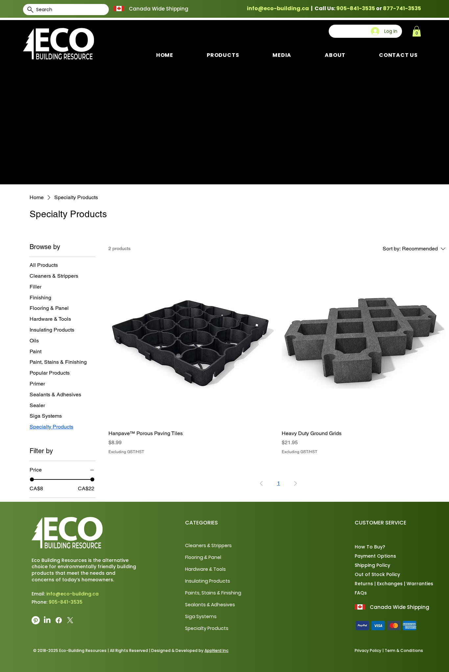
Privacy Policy (368, 650)
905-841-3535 (355, 8)
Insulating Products (207, 581)
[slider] (32, 479)
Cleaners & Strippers (208, 545)
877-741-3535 (402, 8)
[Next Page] (295, 483)
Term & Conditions (404, 650)
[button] (416, 31)
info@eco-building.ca (278, 8)
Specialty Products (206, 628)
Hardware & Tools (205, 569)
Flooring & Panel (203, 557)
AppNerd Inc (216, 650)
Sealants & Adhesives (210, 604)
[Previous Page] (261, 483)
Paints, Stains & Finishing (213, 593)
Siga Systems (201, 616)
